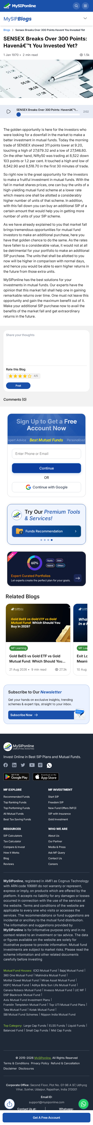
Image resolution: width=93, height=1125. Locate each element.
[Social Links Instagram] (40, 765)
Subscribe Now (21, 715)
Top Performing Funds (16, 808)
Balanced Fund (13, 1030)
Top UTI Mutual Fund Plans (67, 1004)
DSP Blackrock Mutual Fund (21, 995)
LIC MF (79, 990)
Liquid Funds (76, 1025)
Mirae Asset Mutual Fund (58, 980)
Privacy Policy (40, 1063)
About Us (53, 835)
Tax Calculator (12, 841)
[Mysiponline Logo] (19, 746)
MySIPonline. (42, 1057)
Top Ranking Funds (14, 802)
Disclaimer (10, 1068)
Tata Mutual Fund (15, 1009)
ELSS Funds (57, 1025)
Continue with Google (50, 487)
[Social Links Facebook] (5, 765)
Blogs (6, 30)
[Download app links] (16, 777)
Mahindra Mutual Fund (50, 975)
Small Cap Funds (37, 1030)
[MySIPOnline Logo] (20, 6)
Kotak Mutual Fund (42, 1009)
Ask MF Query (56, 852)
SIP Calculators (12, 835)
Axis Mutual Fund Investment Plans (26, 1000)
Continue (46, 468)
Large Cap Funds (35, 1025)
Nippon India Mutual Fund (58, 1014)
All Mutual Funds (13, 813)
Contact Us (55, 858)
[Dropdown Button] (85, 18)
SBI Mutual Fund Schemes (20, 1014)
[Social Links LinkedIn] (14, 765)
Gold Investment (58, 819)
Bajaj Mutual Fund (71, 970)
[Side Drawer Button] (85, 6)
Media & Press (57, 847)
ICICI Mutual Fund (45, 970)
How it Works (11, 852)
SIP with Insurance (59, 813)
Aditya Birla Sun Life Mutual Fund (54, 985)
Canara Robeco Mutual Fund (22, 990)
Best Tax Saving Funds (17, 819)
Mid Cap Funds (61, 1030)
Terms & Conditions (16, 1063)
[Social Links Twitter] (23, 765)
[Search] (76, 6)
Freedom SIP (56, 802)
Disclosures (26, 1068)
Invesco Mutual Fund (58, 990)
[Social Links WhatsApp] (49, 765)
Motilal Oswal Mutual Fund (21, 980)
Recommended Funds (16, 796)
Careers (53, 864)
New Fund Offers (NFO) (62, 808)
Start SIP (53, 796)
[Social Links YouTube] (31, 765)
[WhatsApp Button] (83, 1105)
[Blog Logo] (17, 18)
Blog (6, 858)
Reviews (8, 864)
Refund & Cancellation (65, 1063)
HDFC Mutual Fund (16, 985)
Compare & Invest (14, 847)
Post (18, 385)
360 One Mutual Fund (18, 975)
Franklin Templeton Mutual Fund (24, 1004)
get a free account (46, 1117)
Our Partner (55, 841)
